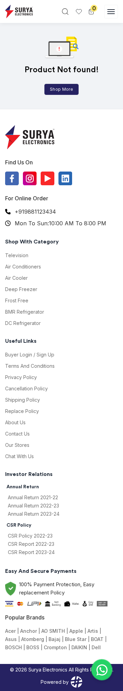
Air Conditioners (23, 266)
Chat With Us (19, 456)
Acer (10, 631)
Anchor (28, 631)
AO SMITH (53, 631)
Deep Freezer (21, 289)
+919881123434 (35, 211)
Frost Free (16, 300)
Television (16, 255)
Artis (92, 631)
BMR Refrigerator (24, 312)
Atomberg (32, 639)
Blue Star (75, 639)
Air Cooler (16, 278)
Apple (76, 631)
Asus (11, 639)
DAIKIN (79, 647)
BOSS (32, 647)
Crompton (55, 647)
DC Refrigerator (23, 323)
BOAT (97, 639)
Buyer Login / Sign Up (29, 354)
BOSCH (13, 647)
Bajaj (54, 639)
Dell (96, 647)
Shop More (61, 89)
